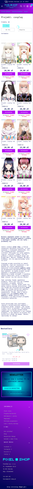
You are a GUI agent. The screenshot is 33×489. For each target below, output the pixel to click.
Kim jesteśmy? (8, 431)
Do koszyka (8, 74)
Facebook (7, 446)
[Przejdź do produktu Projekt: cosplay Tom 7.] (24, 129)
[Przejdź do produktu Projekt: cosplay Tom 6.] (8, 168)
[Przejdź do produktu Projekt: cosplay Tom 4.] (8, 206)
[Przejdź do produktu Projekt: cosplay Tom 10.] (24, 91)
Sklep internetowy (16, 487)
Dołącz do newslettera (12, 388)
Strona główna (5, 11)
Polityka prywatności (10, 421)
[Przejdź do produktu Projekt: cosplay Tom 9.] (8, 129)
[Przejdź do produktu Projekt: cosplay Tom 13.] (8, 53)
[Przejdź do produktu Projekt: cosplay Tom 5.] (24, 168)
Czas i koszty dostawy (11, 423)
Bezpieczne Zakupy (9, 436)
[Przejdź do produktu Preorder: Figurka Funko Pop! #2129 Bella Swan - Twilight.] (16, 342)
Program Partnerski (10, 413)
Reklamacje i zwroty (10, 416)
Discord (6, 451)
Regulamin (7, 418)
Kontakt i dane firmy (10, 439)
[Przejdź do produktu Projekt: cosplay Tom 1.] (24, 206)
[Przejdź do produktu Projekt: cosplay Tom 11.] (8, 91)
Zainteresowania (17, 11)
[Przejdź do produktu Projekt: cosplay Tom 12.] (24, 53)
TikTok (6, 454)
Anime (26, 11)
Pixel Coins (7, 411)
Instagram (7, 449)
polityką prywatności (16, 393)
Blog (5, 434)
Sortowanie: (5, 33)
